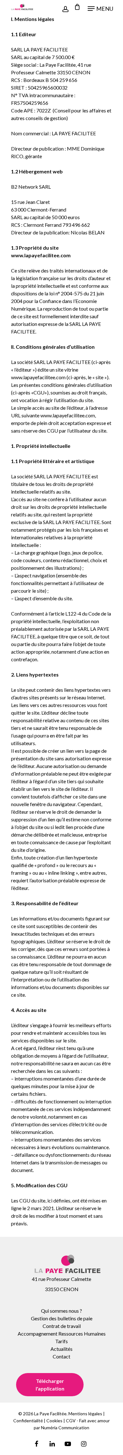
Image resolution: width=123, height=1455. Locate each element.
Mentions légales (85, 1413)
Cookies (54, 1420)
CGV (71, 1420)
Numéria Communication (65, 1427)
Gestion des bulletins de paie (61, 1318)
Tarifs (61, 1341)
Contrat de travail (62, 1326)
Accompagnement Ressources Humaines (62, 1333)
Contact (61, 1356)
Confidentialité (28, 1420)
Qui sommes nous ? (61, 1311)
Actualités (61, 1349)
